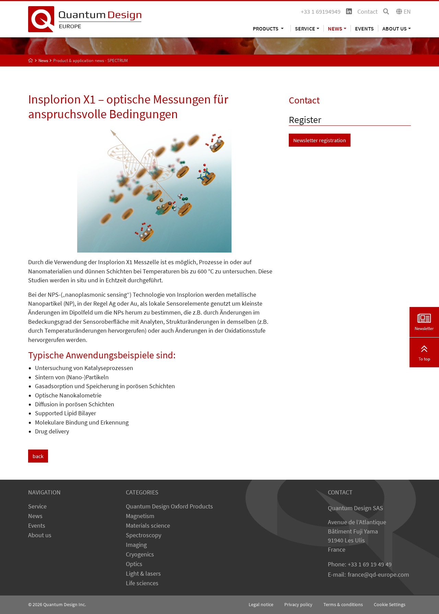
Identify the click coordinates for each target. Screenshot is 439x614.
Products (266, 28)
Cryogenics (140, 554)
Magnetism (140, 516)
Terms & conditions (343, 604)
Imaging (136, 545)
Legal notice (261, 604)
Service (37, 506)
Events (364, 28)
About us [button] (394, 28)
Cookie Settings (389, 604)
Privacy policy (298, 604)
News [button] (335, 28)
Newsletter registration (319, 140)
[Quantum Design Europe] (30, 60)
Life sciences (142, 583)
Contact (367, 11)
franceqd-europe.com (378, 574)
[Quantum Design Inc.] (84, 18)
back (38, 456)
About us (39, 535)
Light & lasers (143, 573)
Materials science (148, 525)
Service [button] (305, 28)
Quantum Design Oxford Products (169, 506)
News (35, 516)
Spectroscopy (143, 535)
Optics (134, 564)
